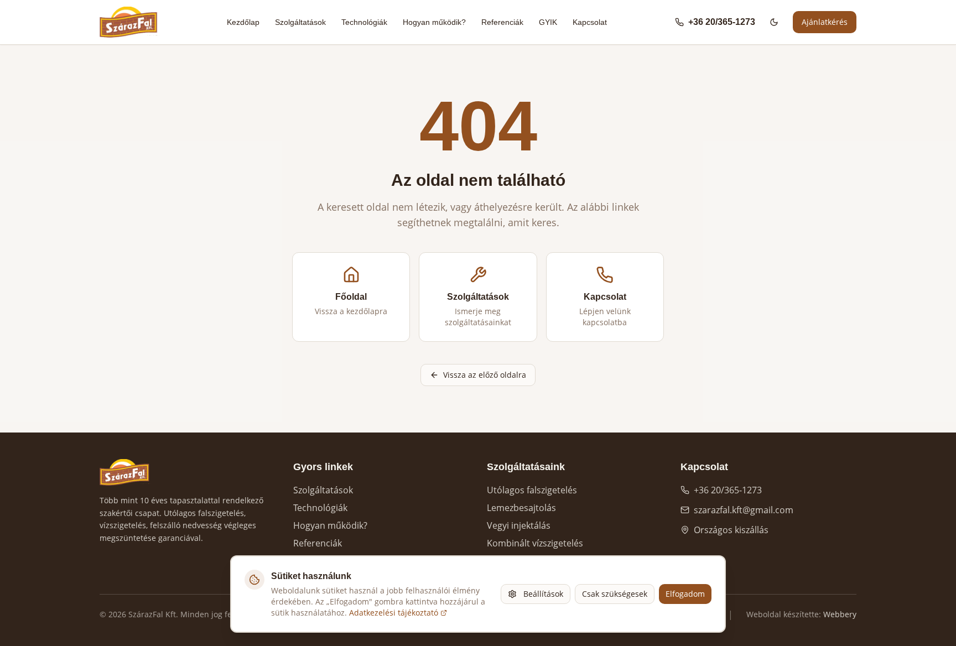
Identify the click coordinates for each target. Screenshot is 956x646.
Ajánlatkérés (825, 22)
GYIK (548, 22)
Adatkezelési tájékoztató (393, 612)
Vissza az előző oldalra (484, 374)
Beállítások (543, 593)
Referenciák (502, 22)
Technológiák (364, 22)
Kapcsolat (590, 22)
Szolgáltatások (300, 22)
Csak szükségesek (614, 593)
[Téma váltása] (774, 22)
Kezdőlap (243, 22)
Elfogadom (685, 593)
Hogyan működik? (434, 22)
